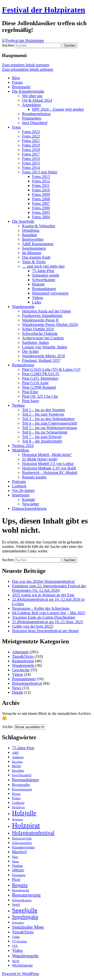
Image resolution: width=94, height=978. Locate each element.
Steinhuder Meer (28, 927)
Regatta (20, 885)
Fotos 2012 (41, 181)
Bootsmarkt (21, 87)
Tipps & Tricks (34, 262)
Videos (37, 298)
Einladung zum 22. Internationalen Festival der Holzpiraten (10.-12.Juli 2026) (49, 588)
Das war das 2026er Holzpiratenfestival (43, 581)
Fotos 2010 (41, 190)
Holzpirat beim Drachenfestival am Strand (45, 631)
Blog (16, 78)
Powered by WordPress (20, 974)
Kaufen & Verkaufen (38, 226)
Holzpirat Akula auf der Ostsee (46, 311)
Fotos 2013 (41, 176)
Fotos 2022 (31, 136)
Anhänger (18, 757)
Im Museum (31, 253)
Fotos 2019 (31, 145)
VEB (15, 945)
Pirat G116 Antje (35, 383)
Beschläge (18, 770)
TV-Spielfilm (19, 941)
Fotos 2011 (41, 185)
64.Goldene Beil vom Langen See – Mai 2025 (48, 613)
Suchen (8, 45)
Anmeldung (31, 105)
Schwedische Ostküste (40, 333)
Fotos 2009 (41, 194)
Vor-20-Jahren (23, 490)
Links (36, 302)
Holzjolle (24, 813)
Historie (38, 284)
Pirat (16, 879)
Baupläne (29, 235)
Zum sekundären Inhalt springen (27, 69)
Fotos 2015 (31, 163)
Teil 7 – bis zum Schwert (41, 437)
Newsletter (30, 504)
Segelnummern (34, 248)
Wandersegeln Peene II (40, 320)
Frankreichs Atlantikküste (42, 315)
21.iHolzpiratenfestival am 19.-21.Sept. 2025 (47, 622)
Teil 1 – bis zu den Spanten (43, 410)
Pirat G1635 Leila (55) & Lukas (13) (51, 369)
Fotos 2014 (31, 167)
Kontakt (28, 499)
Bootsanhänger (44, 289)
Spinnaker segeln (45, 275)
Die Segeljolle (23, 221)
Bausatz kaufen (34, 477)
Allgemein (20, 652)
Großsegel (18, 803)
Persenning (18, 875)
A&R (15, 752)
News (16, 688)
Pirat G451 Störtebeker (40, 378)
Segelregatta (25, 917)
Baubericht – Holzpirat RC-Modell (49, 472)
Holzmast (17, 819)
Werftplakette (22, 965)
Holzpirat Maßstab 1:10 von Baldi (49, 468)
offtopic (18, 870)
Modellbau (20, 450)
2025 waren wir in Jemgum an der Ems (43, 595)
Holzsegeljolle (22, 838)
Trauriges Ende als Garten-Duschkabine (43, 617)
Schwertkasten (43, 280)
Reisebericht (20, 890)
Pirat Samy (30, 401)
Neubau (18, 405)
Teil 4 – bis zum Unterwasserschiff (49, 423)
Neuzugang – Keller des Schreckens (40, 608)
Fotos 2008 (41, 199)
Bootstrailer (21, 785)
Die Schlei (30, 351)
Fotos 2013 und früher (39, 172)
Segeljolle (24, 910)
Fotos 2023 (31, 132)
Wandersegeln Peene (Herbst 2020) (50, 324)
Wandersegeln (23, 306)
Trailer (16, 937)
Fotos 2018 (31, 150)
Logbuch (19, 486)
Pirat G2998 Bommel (39, 387)
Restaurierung (23, 365)
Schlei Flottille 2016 (38, 329)
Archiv (7, 727)
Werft (15, 961)
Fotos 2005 (41, 212)
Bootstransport (22, 789)
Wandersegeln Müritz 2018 (43, 356)
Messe (15, 861)
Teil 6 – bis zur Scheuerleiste (44, 432)
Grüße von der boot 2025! (32, 626)
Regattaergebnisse (36, 114)
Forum (17, 82)
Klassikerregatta (23, 847)
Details (17, 692)
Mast (15, 857)
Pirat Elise (30, 392)
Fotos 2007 (41, 203)
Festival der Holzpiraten (43, 9)
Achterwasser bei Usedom (43, 338)
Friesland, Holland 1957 (41, 360)
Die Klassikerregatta (28, 91)
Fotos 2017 (31, 154)
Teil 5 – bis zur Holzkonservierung (49, 428)
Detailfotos (30, 230)
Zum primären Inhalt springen (25, 65)
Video (17, 950)
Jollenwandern (22, 843)
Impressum (20, 495)
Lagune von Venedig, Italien (44, 347)
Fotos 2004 (41, 217)
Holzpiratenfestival (27, 683)
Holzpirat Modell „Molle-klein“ (47, 454)
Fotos (16, 127)
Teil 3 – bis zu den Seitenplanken (48, 419)
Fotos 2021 (31, 141)
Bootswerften (32, 239)
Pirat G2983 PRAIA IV (41, 374)
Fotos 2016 (31, 158)
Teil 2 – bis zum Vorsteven (43, 414)
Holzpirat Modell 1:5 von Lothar (48, 463)
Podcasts (19, 481)
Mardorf (19, 851)
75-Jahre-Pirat (43, 271)
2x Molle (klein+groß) (39, 459)
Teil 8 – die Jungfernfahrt (42, 441)
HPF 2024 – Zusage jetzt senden (58, 109)
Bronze (16, 794)
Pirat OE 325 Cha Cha (40, 396)
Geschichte (21, 670)
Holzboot (18, 807)
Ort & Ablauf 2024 (37, 100)
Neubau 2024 (23, 446)
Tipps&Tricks (23, 656)
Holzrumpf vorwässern (50, 293)
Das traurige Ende (36, 257)
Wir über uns (32, 96)
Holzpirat (26, 825)
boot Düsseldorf (34, 123)
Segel (16, 904)
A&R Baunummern (37, 244)
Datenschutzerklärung (29, 508)
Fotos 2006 (41, 208)
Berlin (16, 766)
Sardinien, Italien (35, 342)
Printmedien (31, 118)
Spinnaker (18, 922)
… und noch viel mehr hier (43, 266)
